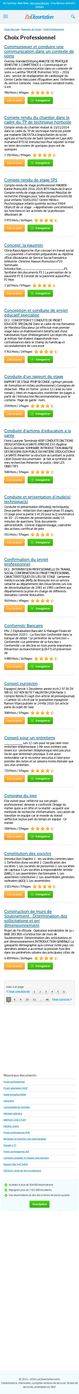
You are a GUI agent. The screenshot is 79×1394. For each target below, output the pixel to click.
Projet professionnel (14, 1081)
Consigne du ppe (20, 795)
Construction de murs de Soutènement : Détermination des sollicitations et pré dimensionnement (35, 918)
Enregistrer (43, 100)
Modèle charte (11, 1126)
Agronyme (8, 1100)
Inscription (39, 1204)
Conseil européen (21, 683)
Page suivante (60, 999)
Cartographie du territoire (16, 1107)
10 (27, 999)
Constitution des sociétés (27, 853)
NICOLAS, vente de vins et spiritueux (22, 1170)
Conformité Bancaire (23, 625)
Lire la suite (14, 100)
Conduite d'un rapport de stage (33, 376)
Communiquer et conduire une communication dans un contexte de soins (39, 51)
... (40, 999)
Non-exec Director (39, 3)
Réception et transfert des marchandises (24, 1139)
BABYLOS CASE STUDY (14, 1119)
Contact (39, 6)
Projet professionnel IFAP (16, 1132)
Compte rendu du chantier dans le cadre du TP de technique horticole (37, 119)
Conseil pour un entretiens (29, 737)
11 (34, 999)
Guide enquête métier (14, 1094)
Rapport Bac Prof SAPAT (15, 1164)
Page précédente (19, 991)
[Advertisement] (36, 1038)
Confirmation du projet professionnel (26, 561)
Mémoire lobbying (12, 1113)
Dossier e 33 (9, 1145)
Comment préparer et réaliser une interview (26, 1158)
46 (47, 999)
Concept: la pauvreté (23, 245)
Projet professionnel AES (16, 1151)
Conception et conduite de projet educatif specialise (36, 312)
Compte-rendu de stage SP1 (30, 180)
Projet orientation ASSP (15, 1088)
